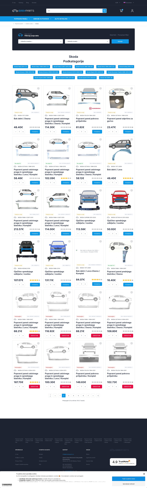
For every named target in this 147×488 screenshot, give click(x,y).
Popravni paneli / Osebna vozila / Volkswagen (127, 440)
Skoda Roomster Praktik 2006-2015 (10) (119, 72)
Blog (27, 2)
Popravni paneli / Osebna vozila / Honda (39, 440)
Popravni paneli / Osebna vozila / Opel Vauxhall (88, 440)
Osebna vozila (29, 23)
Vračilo (40, 457)
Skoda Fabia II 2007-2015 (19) (62, 66)
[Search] (104, 11)
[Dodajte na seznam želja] (38, 88)
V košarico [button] (35, 131)
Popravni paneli (21, 19)
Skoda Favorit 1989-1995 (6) (84, 66)
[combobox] (40, 41)
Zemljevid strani (43, 461)
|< (50, 395)
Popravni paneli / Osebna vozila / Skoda (108, 440)
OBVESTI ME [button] (34, 335)
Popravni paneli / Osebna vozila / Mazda (59, 440)
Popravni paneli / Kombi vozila (49, 439)
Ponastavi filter (123, 35)
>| (98, 395)
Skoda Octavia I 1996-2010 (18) (25, 72)
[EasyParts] (23, 10)
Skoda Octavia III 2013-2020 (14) (72, 72)
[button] (16, 132)
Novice (88, 464)
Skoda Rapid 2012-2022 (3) (95, 72)
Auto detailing (61, 19)
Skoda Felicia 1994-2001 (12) (106, 66)
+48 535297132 (69, 471)
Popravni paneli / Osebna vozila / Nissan (78, 440)
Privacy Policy (18, 461)
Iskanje (120, 41)
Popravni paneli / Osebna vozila (98, 439)
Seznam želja (89, 461)
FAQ (40, 464)
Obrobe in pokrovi (41, 19)
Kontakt (34, 2)
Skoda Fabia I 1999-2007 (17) (40, 66)
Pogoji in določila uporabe (21, 464)
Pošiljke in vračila (19, 457)
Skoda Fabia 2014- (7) (20, 66)
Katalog (21, 2)
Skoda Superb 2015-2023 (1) (87, 77)
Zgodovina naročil (90, 457)
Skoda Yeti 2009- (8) (106, 77)
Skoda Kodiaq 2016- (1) (126, 66)
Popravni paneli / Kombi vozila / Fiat (19, 440)
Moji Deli (113, 35)
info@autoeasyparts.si (68, 454)
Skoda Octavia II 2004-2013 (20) (48, 72)
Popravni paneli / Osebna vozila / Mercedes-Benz (68, 441)
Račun (87, 454)
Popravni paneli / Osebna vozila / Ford (29, 440)
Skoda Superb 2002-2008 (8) (43, 77)
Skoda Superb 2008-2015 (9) (65, 77)
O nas (14, 2)
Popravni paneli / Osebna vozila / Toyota (118, 440)
